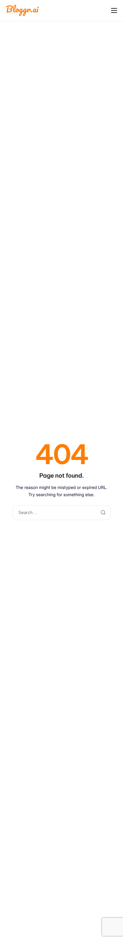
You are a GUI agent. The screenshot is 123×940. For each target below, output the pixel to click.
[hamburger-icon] (114, 10)
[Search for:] (61, 512)
